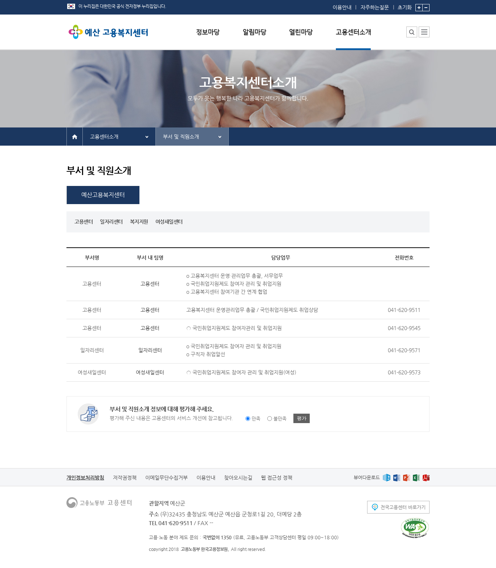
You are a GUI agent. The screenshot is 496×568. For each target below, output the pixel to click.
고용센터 (83, 221)
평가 (301, 418)
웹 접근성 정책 (276, 477)
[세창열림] (415, 528)
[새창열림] (386, 477)
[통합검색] (411, 32)
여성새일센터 (169, 221)
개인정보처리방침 (85, 477)
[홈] (74, 136)
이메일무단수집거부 (166, 477)
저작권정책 (125, 477)
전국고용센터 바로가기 (403, 507)
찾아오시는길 (238, 477)
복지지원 (139, 221)
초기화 (405, 7)
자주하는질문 (375, 7)
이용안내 (342, 7)
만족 (256, 418)
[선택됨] (353, 37)
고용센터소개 (104, 136)
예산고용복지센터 (103, 194)
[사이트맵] (424, 32)
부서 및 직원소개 (181, 136)
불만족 (279, 418)
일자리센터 (111, 221)
